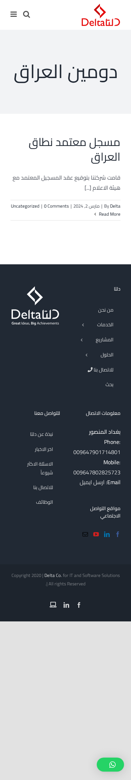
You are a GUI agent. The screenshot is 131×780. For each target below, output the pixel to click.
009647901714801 (97, 452)
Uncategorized (25, 206)
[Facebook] (118, 534)
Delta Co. (53, 575)
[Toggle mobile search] (26, 14)
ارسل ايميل (92, 482)
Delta (115, 206)
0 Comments (56, 206)
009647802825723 (97, 472)
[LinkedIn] (107, 534)
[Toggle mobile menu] (14, 14)
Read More (109, 214)
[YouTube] (96, 534)
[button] (110, 765)
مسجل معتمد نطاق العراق (75, 149)
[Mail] (85, 534)
